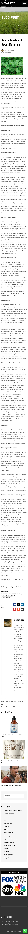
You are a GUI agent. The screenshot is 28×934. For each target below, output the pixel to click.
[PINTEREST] (14, 609)
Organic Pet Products (10, 839)
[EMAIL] (22, 609)
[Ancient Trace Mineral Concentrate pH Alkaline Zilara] (14, 724)
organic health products (9, 595)
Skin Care (6, 848)
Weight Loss (7, 858)
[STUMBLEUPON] (18, 609)
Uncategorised (8, 855)
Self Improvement (9, 845)
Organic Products (16, 587)
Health (6, 829)
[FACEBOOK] (14, 604)
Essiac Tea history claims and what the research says (13, 762)
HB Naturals (14, 582)
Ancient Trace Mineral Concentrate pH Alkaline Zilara (12, 736)
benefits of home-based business (11, 593)
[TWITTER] (18, 604)
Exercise (6, 826)
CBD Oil (6, 820)
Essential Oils (8, 823)
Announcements (9, 814)
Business (6, 817)
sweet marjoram (7, 597)
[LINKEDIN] (22, 604)
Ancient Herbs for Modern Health (9, 6)
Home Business (8, 833)
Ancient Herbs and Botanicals (13, 810)
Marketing (7, 836)
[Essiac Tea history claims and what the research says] (14, 749)
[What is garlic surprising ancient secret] (14, 774)
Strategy (6, 852)
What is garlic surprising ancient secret (11, 785)
